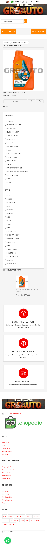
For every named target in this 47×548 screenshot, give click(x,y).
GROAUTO (11, 242)
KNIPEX (10, 199)
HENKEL (10, 260)
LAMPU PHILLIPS (13, 235)
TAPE (9, 179)
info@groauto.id (29, 2)
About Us (5, 443)
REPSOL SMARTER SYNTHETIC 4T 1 (14, 92)
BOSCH (10, 210)
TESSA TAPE (12, 231)
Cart (39, 2)
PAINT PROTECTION (14, 168)
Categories (7, 32)
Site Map (5, 454)
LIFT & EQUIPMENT (14, 153)
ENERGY (10, 143)
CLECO (10, 213)
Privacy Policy (6, 451)
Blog (3, 446)
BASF (9, 221)
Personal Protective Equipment (18, 171)
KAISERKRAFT (12, 256)
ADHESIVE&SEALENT (14, 125)
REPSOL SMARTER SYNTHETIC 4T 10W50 (28, 290)
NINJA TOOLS (12, 264)
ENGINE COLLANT (13, 146)
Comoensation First (9, 470)
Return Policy (6, 476)
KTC (9, 195)
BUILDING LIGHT (13, 132)
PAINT (9, 164)
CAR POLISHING (13, 135)
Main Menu (39, 32)
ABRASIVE (11, 121)
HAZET (10, 206)
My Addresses (7, 500)
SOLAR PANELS (12, 249)
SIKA (9, 224)
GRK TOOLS (11, 253)
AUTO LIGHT (12, 128)
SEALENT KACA (12, 175)
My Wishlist (6, 494)
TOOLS (9, 182)
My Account (6, 473)
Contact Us (6, 479)
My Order (5, 491)
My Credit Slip (7, 497)
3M (8, 217)
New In (4, 503)
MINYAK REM (12, 157)
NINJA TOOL (11, 161)
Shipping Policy (7, 467)
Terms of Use (6, 448)
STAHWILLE (11, 203)
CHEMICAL (11, 139)
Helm (9, 150)
